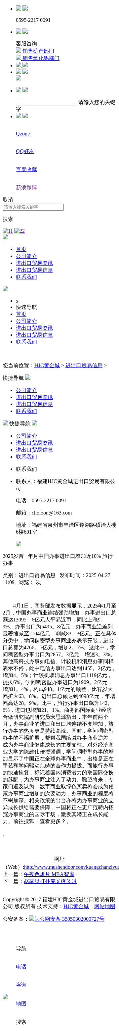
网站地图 (104, 906)
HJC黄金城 (47, 365)
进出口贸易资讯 (34, 263)
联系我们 (26, 277)
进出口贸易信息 (34, 270)
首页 (21, 249)
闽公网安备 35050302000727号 (69, 919)
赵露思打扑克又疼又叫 (50, 881)
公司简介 (26, 256)
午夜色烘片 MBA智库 (49, 874)
